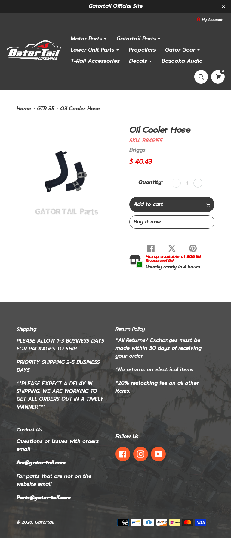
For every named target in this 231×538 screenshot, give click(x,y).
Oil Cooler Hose (80, 108)
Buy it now (147, 222)
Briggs (137, 150)
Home (24, 108)
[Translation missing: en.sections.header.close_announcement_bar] (223, 6)
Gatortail (44, 522)
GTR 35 (45, 108)
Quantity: (150, 182)
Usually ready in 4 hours (173, 267)
